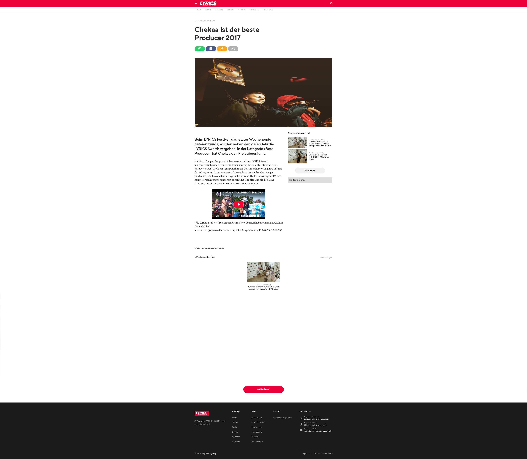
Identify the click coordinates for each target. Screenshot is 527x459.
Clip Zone (236, 441)
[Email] (233, 48)
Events (235, 432)
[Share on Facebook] (211, 48)
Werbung (255, 437)
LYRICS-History (258, 422)
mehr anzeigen (325, 257)
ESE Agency (211, 453)
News (234, 417)
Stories (235, 422)
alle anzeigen (310, 170)
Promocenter (257, 441)
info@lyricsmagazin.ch (282, 417)
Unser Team (256, 417)
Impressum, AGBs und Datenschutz (317, 453)
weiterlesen (263, 389)
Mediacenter (256, 427)
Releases (236, 437)
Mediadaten (256, 432)
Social (234, 427)
